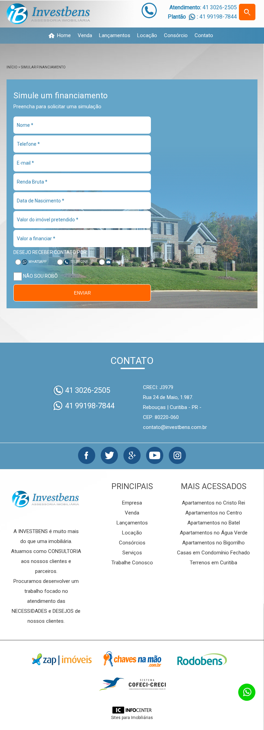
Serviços (132, 553)
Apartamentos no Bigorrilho (213, 543)
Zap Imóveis (62, 659)
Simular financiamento (43, 67)
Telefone (79, 262)
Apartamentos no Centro (213, 513)
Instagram (177, 455)
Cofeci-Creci (132, 685)
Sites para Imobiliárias (132, 717)
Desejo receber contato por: (50, 252)
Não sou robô (40, 276)
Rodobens (202, 659)
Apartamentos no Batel (213, 523)
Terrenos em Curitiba (213, 563)
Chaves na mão (132, 659)
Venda (85, 35)
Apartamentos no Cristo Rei (213, 503)
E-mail (118, 262)
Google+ (132, 455)
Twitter (109, 455)
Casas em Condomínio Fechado (213, 553)
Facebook (86, 455)
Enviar (82, 293)
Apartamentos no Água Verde (214, 533)
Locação (147, 35)
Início (12, 67)
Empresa (132, 503)
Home (64, 35)
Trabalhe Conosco (132, 563)
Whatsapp (37, 262)
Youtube (154, 455)
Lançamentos (114, 35)
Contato (204, 35)
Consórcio (176, 35)
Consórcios (132, 543)
